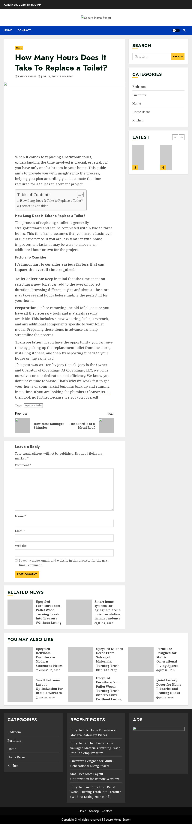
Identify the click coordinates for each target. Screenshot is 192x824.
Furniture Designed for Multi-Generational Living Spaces (138, 157)
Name (20, 516)
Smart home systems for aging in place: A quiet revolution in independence (79, 612)
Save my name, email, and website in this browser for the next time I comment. (63, 562)
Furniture (139, 95)
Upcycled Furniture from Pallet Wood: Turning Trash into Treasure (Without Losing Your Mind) (20, 612)
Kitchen (137, 120)
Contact (24, 30)
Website (21, 546)
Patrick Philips (26, 76)
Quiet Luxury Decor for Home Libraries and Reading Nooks (141, 689)
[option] (144, 159)
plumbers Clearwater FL (90, 392)
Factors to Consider (34, 206)
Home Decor (141, 112)
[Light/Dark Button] (176, 30)
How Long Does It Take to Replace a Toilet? (51, 201)
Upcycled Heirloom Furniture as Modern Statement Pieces (20, 659)
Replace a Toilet (33, 405)
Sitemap (94, 811)
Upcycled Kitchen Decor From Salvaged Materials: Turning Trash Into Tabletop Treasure (80, 659)
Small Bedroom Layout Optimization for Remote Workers (166, 157)
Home (8, 30)
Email (20, 531)
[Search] (184, 30)
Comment (23, 465)
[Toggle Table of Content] (78, 195)
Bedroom (139, 87)
